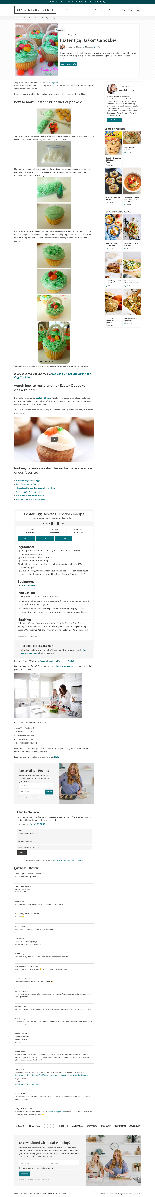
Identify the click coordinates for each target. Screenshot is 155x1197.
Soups (124, 10)
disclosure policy (52, 83)
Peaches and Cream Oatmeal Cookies (112, 320)
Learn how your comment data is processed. (68, 860)
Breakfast (89, 10)
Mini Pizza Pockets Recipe (113, 198)
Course (26, 18)
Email (20, 847)
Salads (111, 10)
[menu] (138, 9)
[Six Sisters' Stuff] (35, 10)
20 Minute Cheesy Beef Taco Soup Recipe (131, 199)
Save (26, 538)
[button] (49, 1168)
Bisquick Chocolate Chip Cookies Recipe (113, 160)
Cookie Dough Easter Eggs (28, 480)
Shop (64, 1194)
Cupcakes (38, 18)
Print (45, 538)
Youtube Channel (44, 398)
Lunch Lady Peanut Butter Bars (113, 282)
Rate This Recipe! (23, 824)
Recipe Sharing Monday (56, 1112)
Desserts (104, 10)
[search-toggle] (130, 9)
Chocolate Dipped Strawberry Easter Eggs (35, 488)
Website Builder (21, 892)
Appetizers (80, 10)
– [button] (51, 523)
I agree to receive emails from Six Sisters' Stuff (38, 1168)
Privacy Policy (54, 1194)
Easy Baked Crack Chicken (131, 244)
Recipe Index (70, 10)
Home (16, 18)
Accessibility (26, 1194)
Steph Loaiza (77, 47)
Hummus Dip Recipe (129, 148)
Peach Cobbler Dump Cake (111, 244)
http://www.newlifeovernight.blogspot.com (30, 944)
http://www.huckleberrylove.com (27, 1084)
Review (64, 538)
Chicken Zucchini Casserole (131, 319)
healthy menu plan (64, 666)
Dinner (97, 10)
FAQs (44, 1194)
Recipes (21, 18)
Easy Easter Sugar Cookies (28, 484)
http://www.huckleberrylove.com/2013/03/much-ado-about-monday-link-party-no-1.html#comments (53, 1075)
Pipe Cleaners (28, 585)
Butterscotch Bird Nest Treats (30, 495)
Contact (37, 1194)
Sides (118, 10)
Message (21, 831)
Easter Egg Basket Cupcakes (29, 492)
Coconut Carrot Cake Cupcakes (30, 499)
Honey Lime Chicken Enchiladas (131, 282)
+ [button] (58, 523)
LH (139, 1194)
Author (21, 842)
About (16, 1194)
